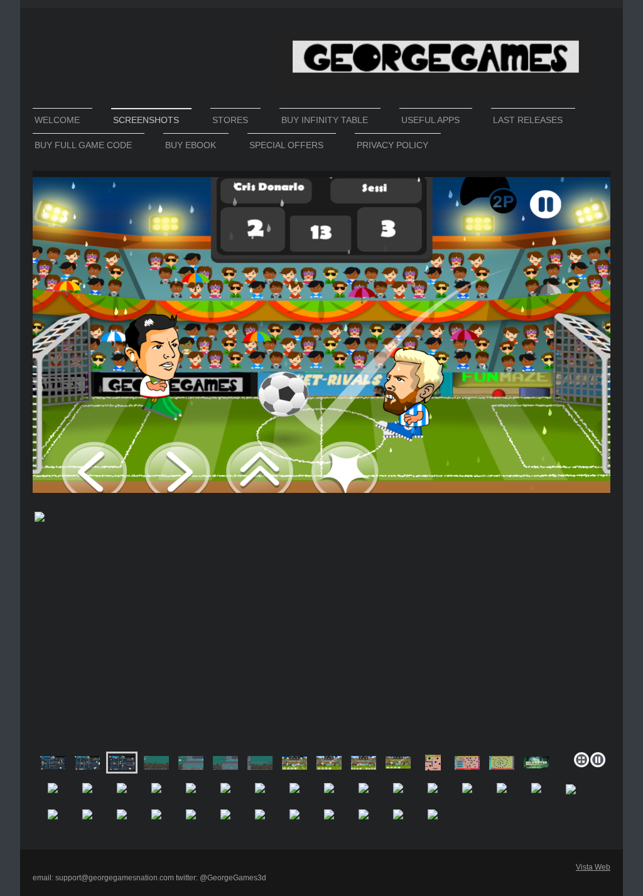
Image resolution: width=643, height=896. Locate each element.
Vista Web (593, 867)
